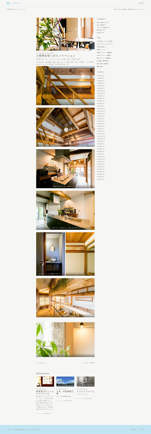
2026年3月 (99, 83)
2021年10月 (100, 161)
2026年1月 (99, 88)
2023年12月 (100, 108)
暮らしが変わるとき (102, 22)
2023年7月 (99, 121)
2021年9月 (99, 164)
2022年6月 (99, 149)
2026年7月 (99, 75)
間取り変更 (100, 66)
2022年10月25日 (61, 389)
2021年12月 (100, 159)
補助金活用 (105, 61)
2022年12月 (100, 133)
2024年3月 (99, 103)
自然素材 (108, 58)
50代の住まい (100, 41)
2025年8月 (99, 96)
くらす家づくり (42, 362)
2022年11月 (100, 136)
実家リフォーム (101, 49)
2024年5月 (99, 101)
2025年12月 (100, 90)
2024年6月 (99, 98)
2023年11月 (100, 111)
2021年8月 (99, 166)
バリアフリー (109, 44)
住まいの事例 (122, 9)
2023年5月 (99, 123)
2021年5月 (99, 174)
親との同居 (100, 63)
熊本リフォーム (101, 58)
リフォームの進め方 (102, 27)
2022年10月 (100, 138)
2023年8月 (99, 118)
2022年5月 (99, 151)
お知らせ (99, 32)
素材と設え (100, 30)
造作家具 (106, 63)
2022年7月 (99, 146)
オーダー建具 (108, 41)
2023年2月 (99, 128)
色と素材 (99, 61)
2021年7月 (99, 169)
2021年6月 (99, 171)
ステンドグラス (101, 44)
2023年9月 (99, 116)
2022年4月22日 (41, 389)
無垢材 (108, 55)
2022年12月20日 (82, 389)
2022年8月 (99, 144)
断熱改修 (109, 52)
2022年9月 (99, 141)
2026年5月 (99, 78)
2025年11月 (100, 93)
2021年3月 (99, 179)
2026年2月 (99, 85)
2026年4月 (99, 80)
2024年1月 (99, 106)
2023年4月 (99, 126)
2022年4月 (99, 154)
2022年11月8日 (40, 53)
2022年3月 (99, 156)
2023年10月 (100, 113)
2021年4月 (99, 176)
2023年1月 (99, 131)
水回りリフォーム (101, 55)
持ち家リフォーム (101, 52)
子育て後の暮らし (101, 47)
